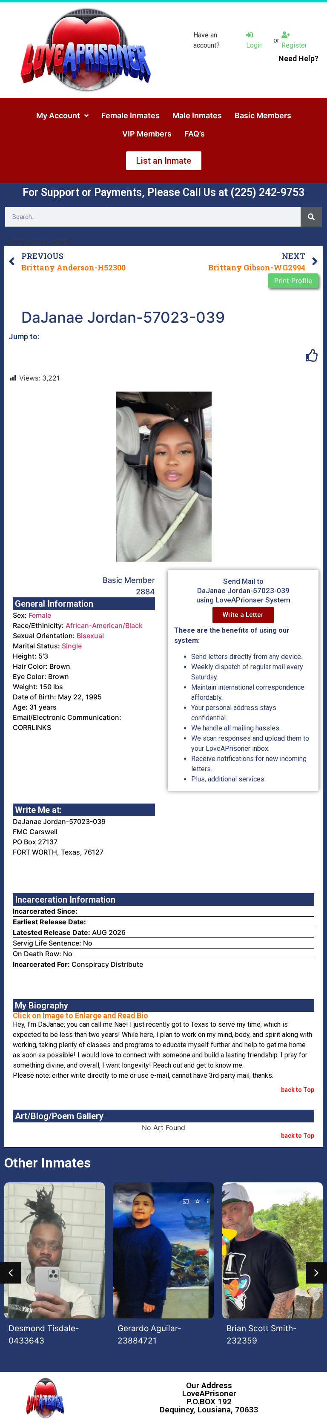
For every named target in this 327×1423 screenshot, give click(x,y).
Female (40, 615)
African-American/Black (104, 625)
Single (72, 646)
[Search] (311, 217)
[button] (10, 1273)
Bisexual (90, 635)
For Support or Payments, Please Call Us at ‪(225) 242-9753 (163, 192)
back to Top (297, 1089)
